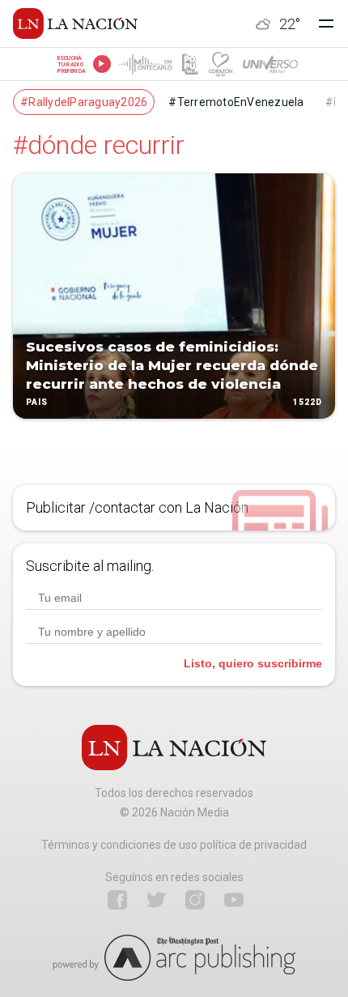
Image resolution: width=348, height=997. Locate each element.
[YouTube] (234, 900)
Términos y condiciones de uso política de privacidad (174, 844)
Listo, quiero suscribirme (253, 663)
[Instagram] (195, 900)
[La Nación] (75, 23)
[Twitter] (156, 900)
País (37, 402)
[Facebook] (117, 900)
